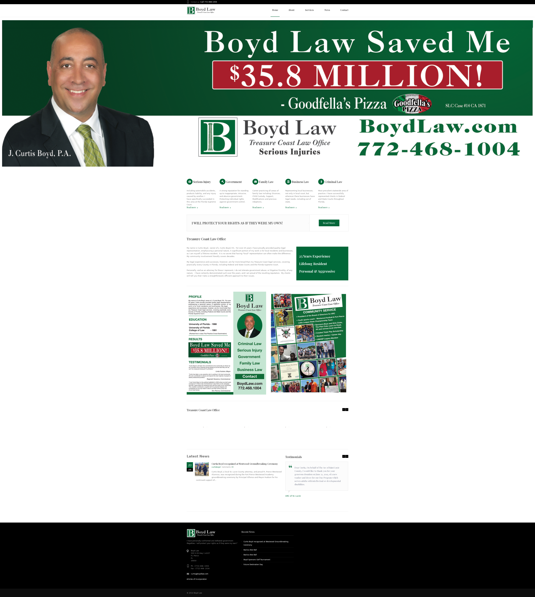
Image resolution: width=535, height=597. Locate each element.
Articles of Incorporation (197, 579)
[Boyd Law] (201, 10)
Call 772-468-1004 (208, 2)
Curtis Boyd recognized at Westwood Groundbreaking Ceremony (245, 463)
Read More (329, 223)
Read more (191, 207)
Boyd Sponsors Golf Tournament (257, 560)
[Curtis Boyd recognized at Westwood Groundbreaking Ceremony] (202, 469)
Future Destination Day (253, 564)
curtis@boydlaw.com (199, 574)
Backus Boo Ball (250, 550)
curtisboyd (216, 467)
